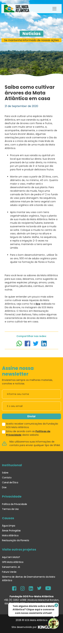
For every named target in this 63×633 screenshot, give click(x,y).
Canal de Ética (10, 482)
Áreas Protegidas (11, 530)
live (38, 303)
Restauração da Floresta (15, 540)
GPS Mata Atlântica (12, 562)
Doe (4, 487)
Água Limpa (8, 525)
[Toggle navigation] (54, 8)
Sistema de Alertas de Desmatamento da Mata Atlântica (28, 578)
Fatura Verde (9, 572)
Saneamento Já (11, 567)
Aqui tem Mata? (11, 557)
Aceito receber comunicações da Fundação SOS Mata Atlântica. (32, 425)
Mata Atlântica (10, 535)
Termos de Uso (10, 509)
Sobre (5, 472)
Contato (6, 477)
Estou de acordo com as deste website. (28, 433)
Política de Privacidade (14, 504)
